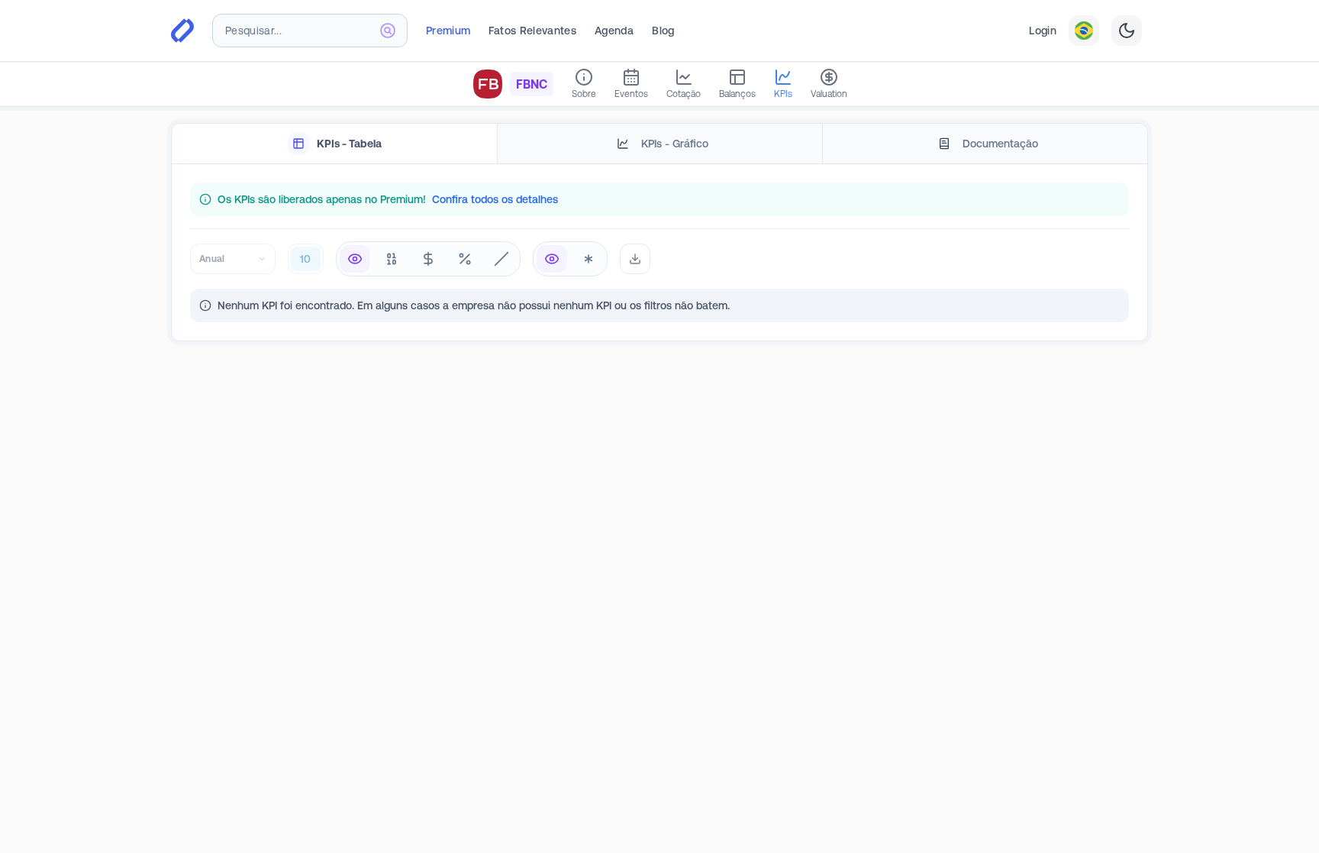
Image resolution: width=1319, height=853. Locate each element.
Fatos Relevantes (532, 30)
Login (1042, 30)
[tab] (334, 144)
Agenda (614, 30)
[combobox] (310, 30)
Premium (448, 30)
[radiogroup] (428, 258)
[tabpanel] (659, 252)
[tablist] (659, 144)
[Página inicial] (182, 30)
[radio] (355, 259)
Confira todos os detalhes (495, 199)
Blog (663, 30)
